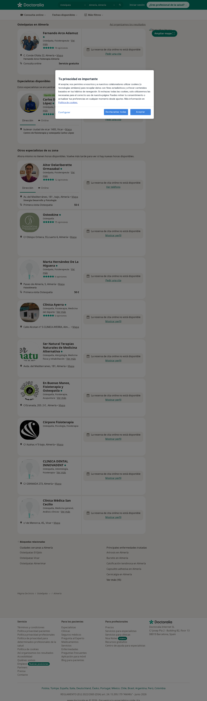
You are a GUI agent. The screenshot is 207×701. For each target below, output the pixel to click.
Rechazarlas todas (116, 112)
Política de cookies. (68, 102)
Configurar (64, 112)
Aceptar (140, 112)
